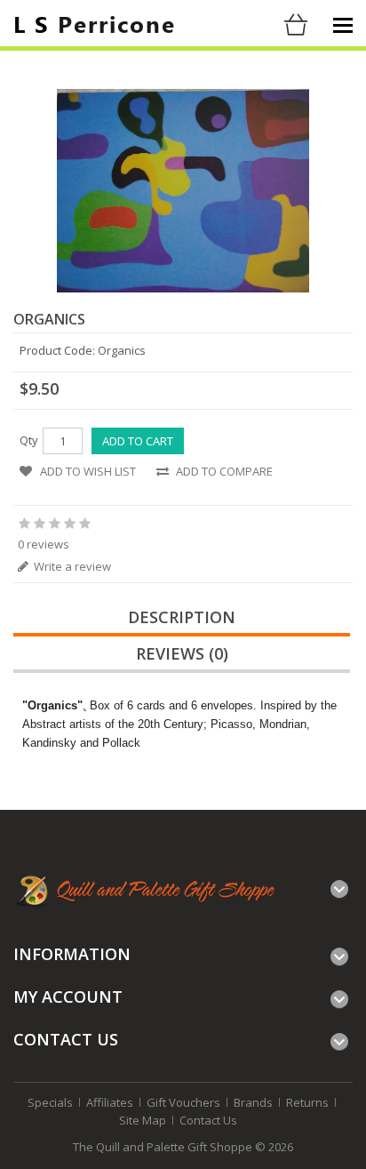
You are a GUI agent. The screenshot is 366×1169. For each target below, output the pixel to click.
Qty (29, 440)
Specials (50, 1102)
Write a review (71, 566)
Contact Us (208, 1120)
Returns (307, 1102)
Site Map (142, 1120)
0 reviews (43, 544)
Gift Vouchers (183, 1102)
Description (181, 617)
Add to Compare (224, 471)
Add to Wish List (88, 471)
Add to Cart (137, 441)
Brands (253, 1102)
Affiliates (109, 1102)
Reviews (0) (182, 653)
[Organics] (183, 190)
